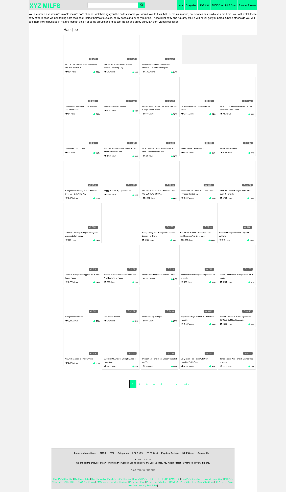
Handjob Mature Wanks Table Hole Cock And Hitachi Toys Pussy (120, 276)
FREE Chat (217, 5)
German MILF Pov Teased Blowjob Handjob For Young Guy (118, 66)
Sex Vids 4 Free (206, 482)
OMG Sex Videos (86, 482)
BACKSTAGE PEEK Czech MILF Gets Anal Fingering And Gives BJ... (195, 234)
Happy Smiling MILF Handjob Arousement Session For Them (158, 234)
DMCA (102, 453)
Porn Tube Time (136, 482)
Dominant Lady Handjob (152, 317)
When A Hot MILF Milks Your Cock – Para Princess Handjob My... (197, 192)
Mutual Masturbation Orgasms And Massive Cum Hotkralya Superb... (156, 66)
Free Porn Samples (190, 478)
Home (180, 5)
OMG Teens (102, 482)
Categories (191, 5)
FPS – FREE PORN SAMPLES (164, 478)
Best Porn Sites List (62, 478)
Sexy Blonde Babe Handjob (115, 106)
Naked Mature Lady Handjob (192, 148)
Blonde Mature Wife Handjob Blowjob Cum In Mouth (236, 360)
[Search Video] (141, 5)
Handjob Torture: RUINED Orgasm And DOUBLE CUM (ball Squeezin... (235, 318)
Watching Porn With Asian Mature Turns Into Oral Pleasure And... (120, 150)
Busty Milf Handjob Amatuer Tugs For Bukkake (234, 234)
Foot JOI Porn (140, 478)
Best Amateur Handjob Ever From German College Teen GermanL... (159, 108)
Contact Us (203, 453)
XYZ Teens (220, 482)
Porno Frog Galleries (156, 482)
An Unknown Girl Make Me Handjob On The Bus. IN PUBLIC (81, 66)
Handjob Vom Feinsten (74, 317)
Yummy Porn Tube (148, 485)
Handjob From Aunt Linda (75, 148)
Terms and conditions (85, 453)
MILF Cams (231, 5)
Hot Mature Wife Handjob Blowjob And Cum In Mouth (198, 276)
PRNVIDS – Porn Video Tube (182, 482)
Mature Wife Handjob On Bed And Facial (158, 275)
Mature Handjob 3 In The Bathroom (79, 359)
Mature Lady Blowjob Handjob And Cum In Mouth (236, 276)
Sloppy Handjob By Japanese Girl (117, 191)
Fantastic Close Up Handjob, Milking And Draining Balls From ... (81, 234)
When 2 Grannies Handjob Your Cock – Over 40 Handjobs (235, 192)
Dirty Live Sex (124, 478)
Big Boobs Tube (82, 478)
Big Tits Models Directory (103, 478)
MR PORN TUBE (67, 482)
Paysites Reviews (247, 5)
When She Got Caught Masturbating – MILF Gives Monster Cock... (157, 150)
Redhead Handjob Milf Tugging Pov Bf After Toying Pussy (82, 276)
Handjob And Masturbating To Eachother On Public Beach (81, 108)
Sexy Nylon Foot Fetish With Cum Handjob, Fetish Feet (194, 360)
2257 (112, 453)
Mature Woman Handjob (229, 148)
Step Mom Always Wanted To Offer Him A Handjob (197, 318)
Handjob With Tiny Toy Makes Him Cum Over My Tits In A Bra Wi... (81, 192)
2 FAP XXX (204, 5)
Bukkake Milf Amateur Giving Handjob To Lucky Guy (120, 360)
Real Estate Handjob (112, 317)
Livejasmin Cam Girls (212, 478)
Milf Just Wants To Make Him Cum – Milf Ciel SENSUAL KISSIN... (158, 192)
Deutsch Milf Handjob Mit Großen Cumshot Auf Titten (159, 360)
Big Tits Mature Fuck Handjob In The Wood (195, 108)
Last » (186, 384)
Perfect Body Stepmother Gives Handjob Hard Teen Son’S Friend (236, 108)
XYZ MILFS (45, 5)
